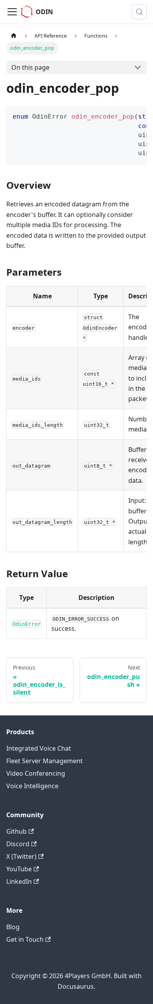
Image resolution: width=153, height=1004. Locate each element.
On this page (30, 67)
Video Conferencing (35, 773)
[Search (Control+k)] (139, 11)
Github (16, 831)
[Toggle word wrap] (122, 115)
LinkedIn (19, 881)
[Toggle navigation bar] (12, 12)
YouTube (19, 869)
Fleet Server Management (44, 761)
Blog (13, 927)
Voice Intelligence (32, 786)
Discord (17, 844)
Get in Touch (25, 939)
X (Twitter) (21, 856)
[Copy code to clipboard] (137, 115)
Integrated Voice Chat (38, 748)
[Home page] (13, 36)
